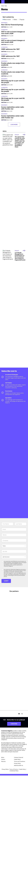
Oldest (15, 19)
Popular (22, 19)
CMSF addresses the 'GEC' (10, 49)
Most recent (7, 19)
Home (2, 5)
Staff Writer (3, 27)
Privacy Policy (5, 769)
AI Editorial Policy (14, 770)
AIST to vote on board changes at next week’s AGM (13, 41)
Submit (6, 581)
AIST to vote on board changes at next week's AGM (13, 32)
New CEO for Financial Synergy (12, 25)
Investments (4, 22)
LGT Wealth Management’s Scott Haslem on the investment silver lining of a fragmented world (20, 256)
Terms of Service (14, 769)
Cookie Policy (22, 769)
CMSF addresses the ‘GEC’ (10, 56)
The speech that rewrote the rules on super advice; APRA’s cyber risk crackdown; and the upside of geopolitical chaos (20, 142)
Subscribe (14, 724)
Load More (14, 124)
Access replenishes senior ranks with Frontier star (12, 108)
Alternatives (4, 29)
